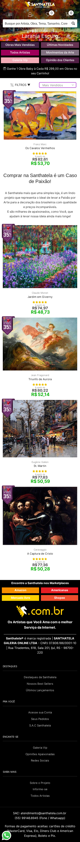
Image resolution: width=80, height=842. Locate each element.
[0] (50, 14)
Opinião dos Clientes (60, 60)
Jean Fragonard (40, 375)
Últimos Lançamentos (40, 690)
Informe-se (40, 789)
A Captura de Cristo (40, 553)
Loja (44, 31)
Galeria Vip (20, 60)
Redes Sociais (40, 760)
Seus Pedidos (40, 719)
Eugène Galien (40, 462)
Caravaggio (40, 549)
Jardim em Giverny (40, 297)
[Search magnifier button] (73, 23)
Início (33, 31)
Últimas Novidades (60, 45)
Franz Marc (40, 144)
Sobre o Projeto (40, 783)
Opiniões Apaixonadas (40, 754)
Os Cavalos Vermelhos (40, 148)
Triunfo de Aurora (40, 379)
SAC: (40, 813)
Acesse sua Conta (40, 712)
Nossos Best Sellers (40, 683)
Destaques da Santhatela (40, 677)
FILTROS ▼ (22, 85)
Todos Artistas (20, 52)
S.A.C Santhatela (40, 725)
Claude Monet (40, 292)
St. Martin (40, 466)
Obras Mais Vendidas (20, 45)
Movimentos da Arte (60, 52)
